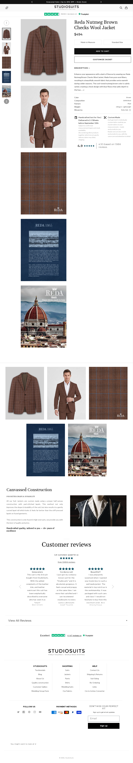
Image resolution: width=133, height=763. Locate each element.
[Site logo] (66, 652)
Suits (67, 670)
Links (95, 687)
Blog (40, 674)
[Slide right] (6, 101)
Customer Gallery (40, 687)
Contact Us (94, 670)
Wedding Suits (67, 687)
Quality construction (40, 683)
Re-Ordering (95, 683)
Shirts (67, 683)
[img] (66, 558)
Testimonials (40, 670)
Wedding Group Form (40, 691)
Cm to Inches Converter (95, 691)
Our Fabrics (67, 691)
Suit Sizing (95, 678)
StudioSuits (69, 758)
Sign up (104, 726)
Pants (67, 678)
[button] (6, 7)
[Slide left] (6, 23)
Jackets (67, 674)
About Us (40, 678)
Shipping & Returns (95, 674)
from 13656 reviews (66, 562)
